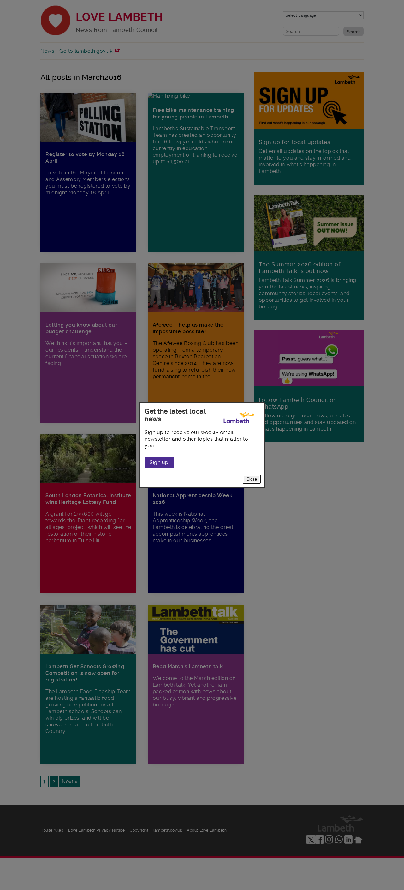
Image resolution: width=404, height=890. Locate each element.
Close (252, 479)
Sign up (159, 462)
